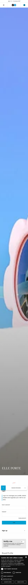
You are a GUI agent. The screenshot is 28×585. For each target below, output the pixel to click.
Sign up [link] (4, 531)
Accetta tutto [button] (8, 582)
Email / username (6, 504)
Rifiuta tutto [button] (21, 582)
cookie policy (20, 563)
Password (4, 511)
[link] (24, 5)
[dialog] (14, 570)
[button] (14, 579)
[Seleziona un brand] (14, 5)
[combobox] (26, 557)
